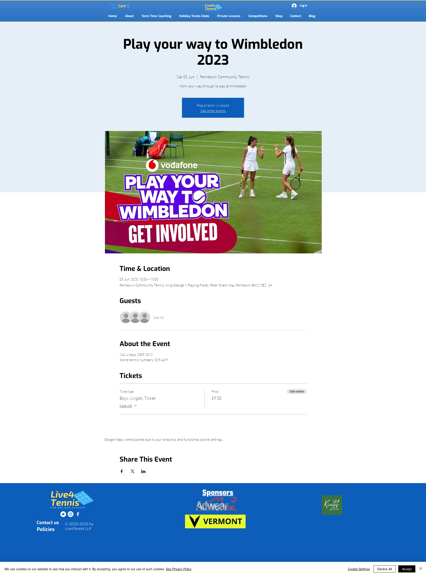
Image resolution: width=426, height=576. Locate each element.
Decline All (384, 569)
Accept (407, 569)
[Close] (420, 568)
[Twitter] (63, 514)
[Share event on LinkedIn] (143, 471)
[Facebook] (78, 514)
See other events (213, 110)
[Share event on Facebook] (122, 471)
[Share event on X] (132, 471)
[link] (113, 6)
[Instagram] (70, 514)
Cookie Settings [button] (359, 569)
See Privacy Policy (178, 569)
